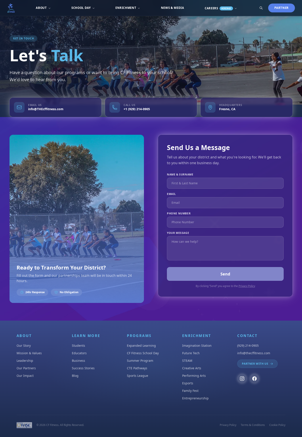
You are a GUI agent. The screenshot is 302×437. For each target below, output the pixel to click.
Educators (79, 353)
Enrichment (125, 8)
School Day (81, 8)
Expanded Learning (141, 345)
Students (78, 345)
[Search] (261, 8)
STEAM (187, 360)
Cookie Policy (277, 425)
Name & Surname (180, 174)
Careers (218, 8)
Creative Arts (191, 368)
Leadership (25, 360)
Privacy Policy (247, 286)
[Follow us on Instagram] (242, 378)
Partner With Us (255, 364)
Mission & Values (29, 353)
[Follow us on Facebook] (254, 378)
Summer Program (140, 360)
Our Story (24, 345)
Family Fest (190, 391)
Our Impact (25, 375)
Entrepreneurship (195, 398)
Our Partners (26, 368)
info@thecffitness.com (253, 353)
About (41, 8)
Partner (281, 8)
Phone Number (179, 213)
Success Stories (83, 368)
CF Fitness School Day (143, 353)
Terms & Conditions (253, 425)
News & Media (172, 8)
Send (225, 274)
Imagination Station (197, 345)
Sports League (137, 375)
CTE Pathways (137, 368)
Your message (178, 233)
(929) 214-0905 (248, 345)
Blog (75, 375)
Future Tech (191, 353)
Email (171, 194)
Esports (187, 383)
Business (78, 360)
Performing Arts (194, 375)
